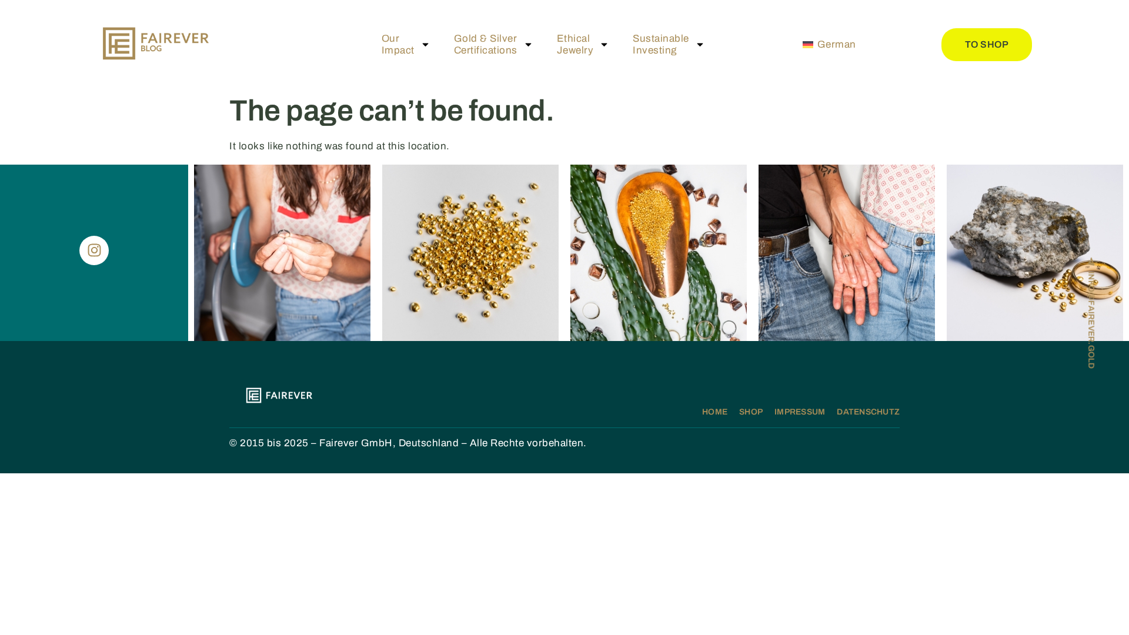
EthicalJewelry (575, 44)
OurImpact (398, 44)
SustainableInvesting (661, 44)
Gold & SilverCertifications (485, 44)
